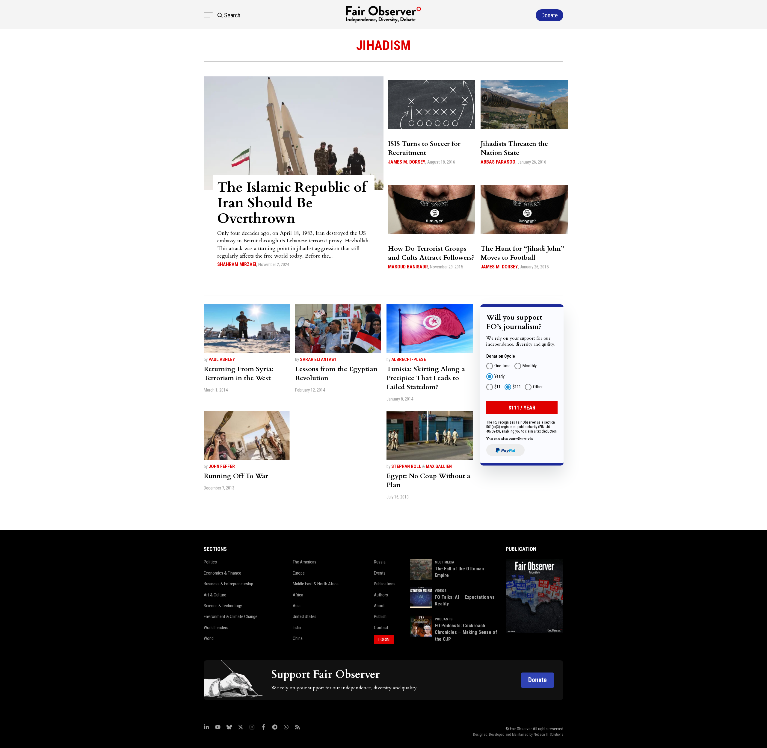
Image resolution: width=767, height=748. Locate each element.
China (298, 638)
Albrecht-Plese (408, 359)
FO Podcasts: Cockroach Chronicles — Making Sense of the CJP (466, 632)
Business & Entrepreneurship (228, 584)
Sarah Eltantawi (318, 359)
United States (304, 616)
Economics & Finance (222, 573)
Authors (381, 595)
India (297, 627)
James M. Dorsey (406, 162)
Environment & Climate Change (230, 616)
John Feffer (222, 466)
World (209, 638)
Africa (298, 595)
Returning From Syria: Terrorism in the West (239, 374)
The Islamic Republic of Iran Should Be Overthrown (291, 203)
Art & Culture (215, 595)
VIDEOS (440, 591)
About (379, 605)
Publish (380, 616)
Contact (381, 627)
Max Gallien (439, 466)
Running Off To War (236, 476)
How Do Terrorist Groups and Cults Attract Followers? (431, 253)
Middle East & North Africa (316, 584)
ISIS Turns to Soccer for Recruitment (424, 148)
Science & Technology (223, 605)
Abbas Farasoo (498, 162)
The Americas (304, 562)
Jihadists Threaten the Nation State (514, 148)
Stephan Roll (406, 466)
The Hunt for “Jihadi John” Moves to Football (522, 253)
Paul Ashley (222, 359)
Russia (380, 562)
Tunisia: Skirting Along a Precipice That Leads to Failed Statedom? (425, 378)
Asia (297, 605)
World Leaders (216, 627)
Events (380, 573)
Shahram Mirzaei (236, 264)
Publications (384, 584)
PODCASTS (443, 619)
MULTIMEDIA (444, 562)
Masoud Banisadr (408, 267)
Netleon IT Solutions (548, 734)
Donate (537, 680)
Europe (299, 573)
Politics (210, 562)
